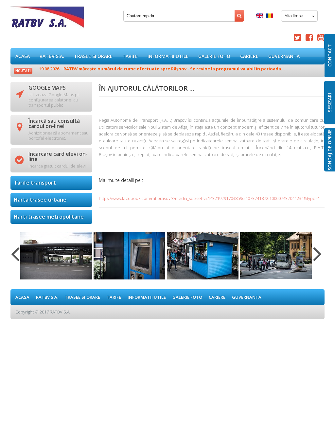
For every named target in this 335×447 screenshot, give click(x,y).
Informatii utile (168, 56)
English (259, 15)
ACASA (22, 56)
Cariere (249, 56)
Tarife (130, 56)
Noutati (23, 70)
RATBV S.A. (52, 56)
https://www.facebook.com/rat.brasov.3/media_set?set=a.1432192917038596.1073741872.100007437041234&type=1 (209, 198)
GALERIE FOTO (214, 56)
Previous (15, 257)
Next (317, 257)
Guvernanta (284, 56)
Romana (269, 15)
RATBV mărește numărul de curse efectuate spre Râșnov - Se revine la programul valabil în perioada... (162, 69)
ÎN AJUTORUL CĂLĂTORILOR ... (47, 19)
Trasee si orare (93, 56)
